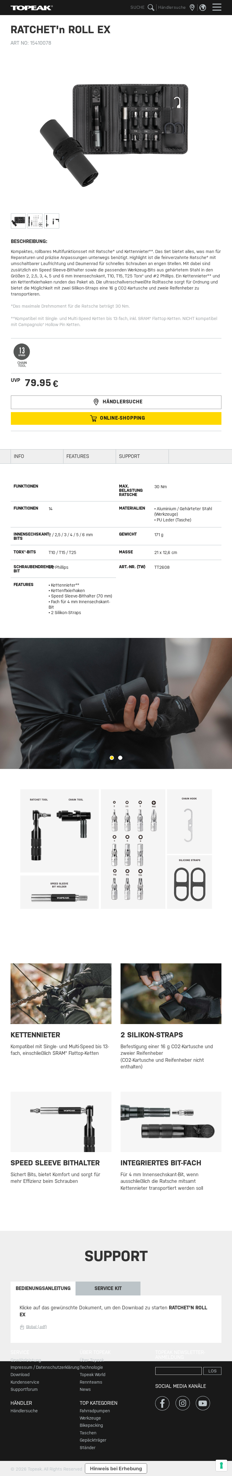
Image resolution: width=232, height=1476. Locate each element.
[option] (116, 703)
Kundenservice (25, 1382)
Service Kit (108, 1288)
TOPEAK (32, 7)
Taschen (88, 1432)
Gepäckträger (93, 1440)
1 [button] (112, 758)
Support (129, 456)
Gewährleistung (26, 1360)
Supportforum (24, 1389)
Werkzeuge (90, 1418)
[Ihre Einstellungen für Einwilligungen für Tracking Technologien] (221, 1465)
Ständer (87, 1447)
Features (77, 456)
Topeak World (92, 1374)
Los (212, 1371)
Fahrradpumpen (95, 1410)
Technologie (91, 1367)
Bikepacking (91, 1425)
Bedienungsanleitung (43, 1288)
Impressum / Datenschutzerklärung (45, 1367)
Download (20, 1374)
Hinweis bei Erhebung (116, 1468)
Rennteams (91, 1382)
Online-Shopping (122, 418)
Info (19, 456)
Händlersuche (123, 402)
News (85, 1389)
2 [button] (120, 758)
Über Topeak (92, 1360)
